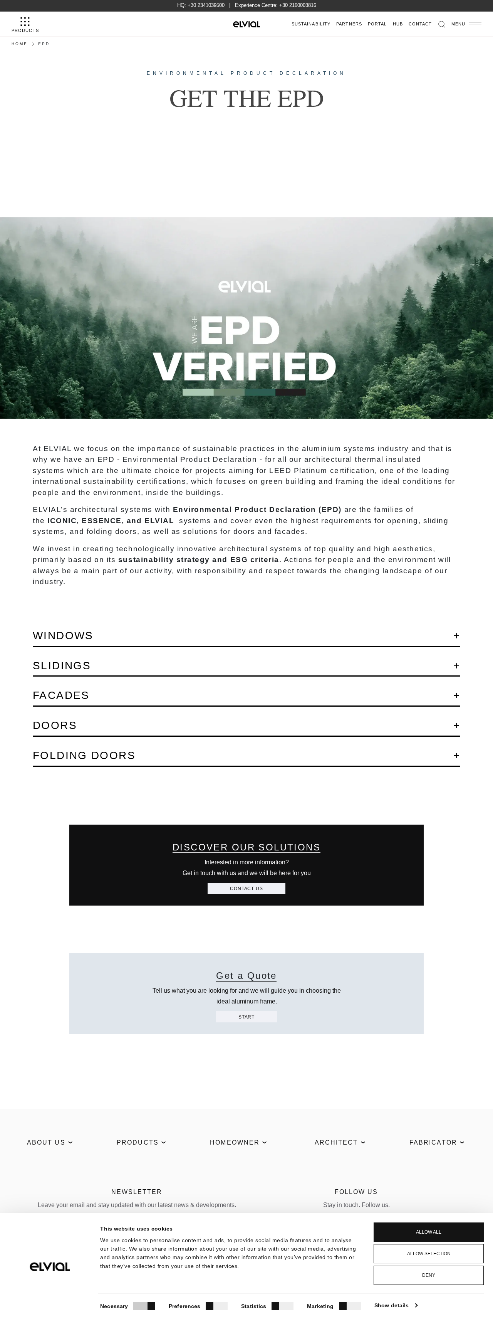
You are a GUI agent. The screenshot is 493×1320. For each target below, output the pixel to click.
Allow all (428, 1232)
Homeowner (235, 1142)
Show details (391, 1305)
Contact (420, 24)
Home (20, 44)
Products (138, 1142)
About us (46, 1142)
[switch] (217, 1306)
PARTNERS (349, 24)
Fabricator (433, 1142)
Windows (63, 635)
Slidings (62, 666)
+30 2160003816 (297, 5)
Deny (428, 1275)
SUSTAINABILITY (311, 24)
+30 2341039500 (206, 5)
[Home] (246, 24)
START (246, 1017)
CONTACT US (246, 888)
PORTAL (377, 24)
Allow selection (429, 1253)
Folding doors (84, 755)
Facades (61, 695)
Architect (336, 1142)
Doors (55, 725)
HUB (398, 24)
